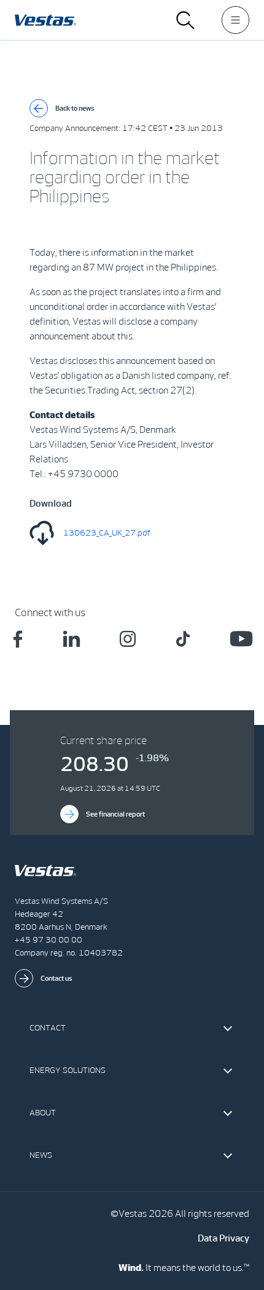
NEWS (40, 1155)
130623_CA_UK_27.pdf (106, 532)
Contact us (56, 978)
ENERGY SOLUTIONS (67, 1070)
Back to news (75, 108)
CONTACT (47, 1027)
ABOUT (42, 1112)
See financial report (115, 814)
